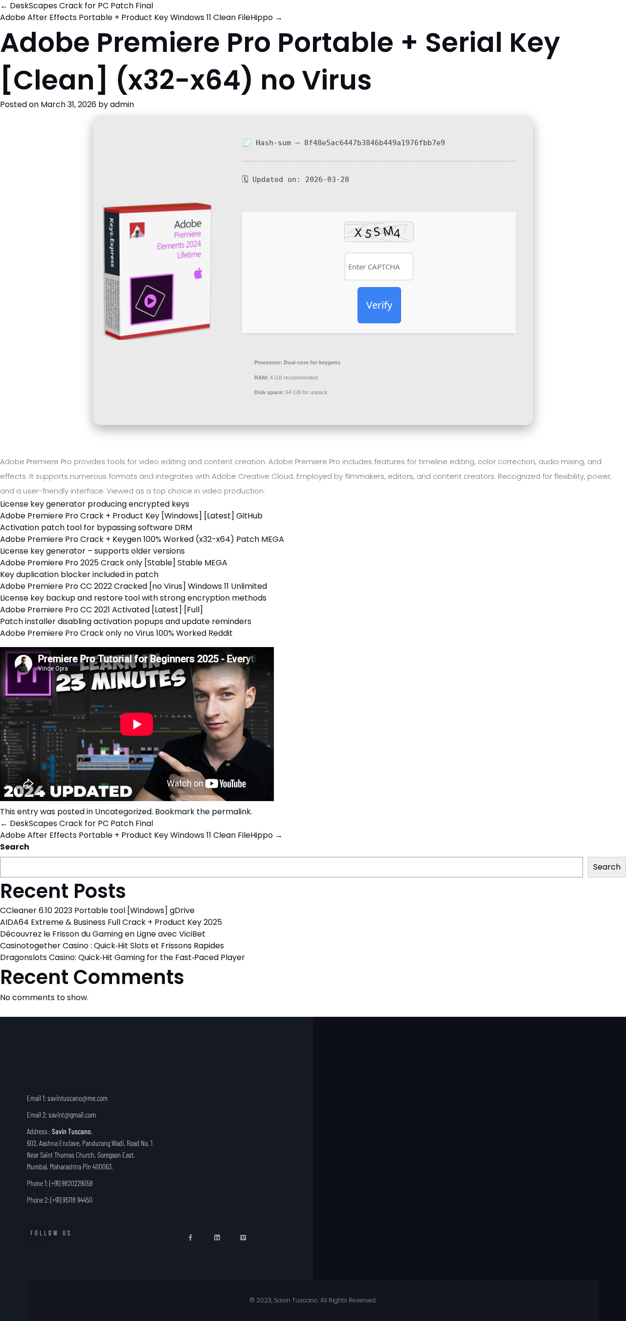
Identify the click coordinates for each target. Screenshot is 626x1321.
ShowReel (501, 18)
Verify (379, 305)
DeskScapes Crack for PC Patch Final (76, 823)
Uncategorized (123, 811)
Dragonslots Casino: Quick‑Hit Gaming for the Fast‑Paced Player (122, 957)
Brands (448, 18)
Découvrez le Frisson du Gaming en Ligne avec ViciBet (102, 934)
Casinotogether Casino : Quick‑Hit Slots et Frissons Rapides (112, 945)
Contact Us (564, 18)
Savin (401, 18)
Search (14, 846)
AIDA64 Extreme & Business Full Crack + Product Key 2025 (111, 922)
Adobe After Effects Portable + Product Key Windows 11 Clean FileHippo (141, 835)
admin (122, 104)
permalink (231, 811)
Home (359, 18)
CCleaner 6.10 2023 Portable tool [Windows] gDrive (97, 910)
